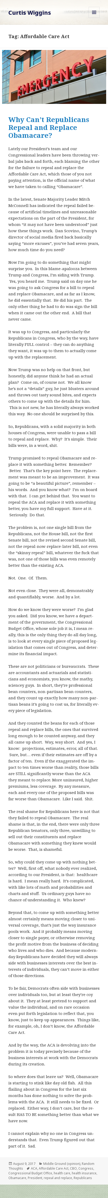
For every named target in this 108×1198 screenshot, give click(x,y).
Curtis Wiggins (29, 12)
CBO (73, 1168)
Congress (85, 1168)
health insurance (84, 1173)
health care (62, 1173)
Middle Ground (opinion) (61, 1163)
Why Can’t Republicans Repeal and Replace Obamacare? (48, 127)
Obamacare (17, 1178)
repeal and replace (58, 1178)
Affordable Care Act (53, 1168)
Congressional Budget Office (30, 1173)
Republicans (83, 1178)
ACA (34, 1168)
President (35, 1178)
